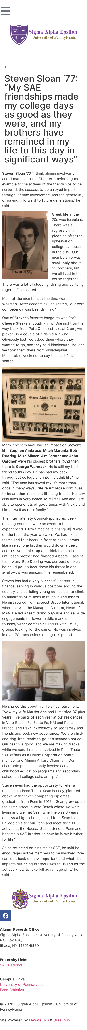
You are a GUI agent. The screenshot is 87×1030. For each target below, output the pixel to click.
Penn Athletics (12, 990)
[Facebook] (5, 915)
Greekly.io (61, 1020)
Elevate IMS (39, 1020)
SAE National (11, 965)
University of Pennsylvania (22, 984)
